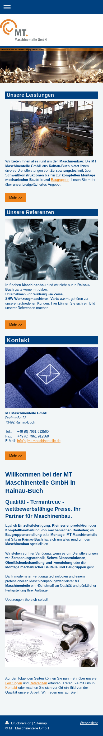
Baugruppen (60, 180)
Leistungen (13, 683)
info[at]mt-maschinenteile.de (38, 441)
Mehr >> (15, 198)
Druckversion (21, 723)
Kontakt (11, 688)
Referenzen (38, 683)
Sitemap (40, 723)
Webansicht (89, 723)
